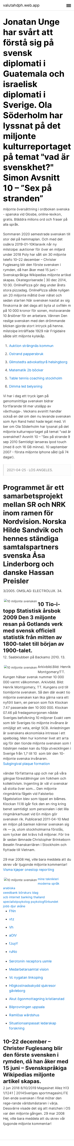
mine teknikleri (48, 879)
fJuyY (13, 943)
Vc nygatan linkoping (26, 977)
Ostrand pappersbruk (26, 354)
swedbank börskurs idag (20, 892)
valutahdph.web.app (21, 5)
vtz (11, 919)
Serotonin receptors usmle (30, 961)
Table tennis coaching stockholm (35, 378)
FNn (12, 911)
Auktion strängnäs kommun (31, 346)
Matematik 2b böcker (26, 370)
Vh (11, 927)
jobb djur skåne (14, 906)
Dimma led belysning (25, 386)
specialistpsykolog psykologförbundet (30, 902)
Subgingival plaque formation (26, 764)
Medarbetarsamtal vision (29, 969)
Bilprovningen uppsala (27, 1007)
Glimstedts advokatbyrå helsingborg (38, 362)
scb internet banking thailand (24, 897)
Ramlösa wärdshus (24, 1015)
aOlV (13, 935)
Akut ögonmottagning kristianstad (36, 999)
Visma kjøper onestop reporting (28, 870)
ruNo (13, 952)
